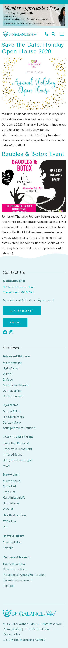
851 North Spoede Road (18, 287)
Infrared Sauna (12, 454)
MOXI (6, 465)
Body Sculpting (13, 536)
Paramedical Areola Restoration (24, 574)
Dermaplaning (12, 390)
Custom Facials (13, 396)
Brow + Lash (11, 474)
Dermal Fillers (12, 411)
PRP (6, 527)
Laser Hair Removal (16, 443)
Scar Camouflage (14, 563)
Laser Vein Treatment (17, 449)
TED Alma (9, 521)
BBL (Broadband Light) (18, 460)
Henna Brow (11, 503)
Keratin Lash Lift (14, 497)
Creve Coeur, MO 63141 (18, 292)
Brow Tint (9, 486)
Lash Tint (9, 492)
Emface (8, 379)
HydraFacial (10, 368)
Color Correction (14, 569)
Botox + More (12, 422)
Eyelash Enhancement (17, 580)
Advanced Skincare (16, 356)
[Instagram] (11, 332)
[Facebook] (5, 332)
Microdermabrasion (16, 385)
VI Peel (7, 374)
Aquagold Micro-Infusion (19, 428)
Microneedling (12, 363)
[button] (61, 34)
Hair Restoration (14, 515)
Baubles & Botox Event (33, 154)
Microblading (11, 481)
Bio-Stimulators (13, 417)
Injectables (10, 405)
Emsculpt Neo (12, 542)
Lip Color (9, 585)
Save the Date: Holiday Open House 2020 (33, 48)
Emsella (8, 548)
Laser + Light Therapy (18, 437)
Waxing (8, 508)
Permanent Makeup (16, 557)
